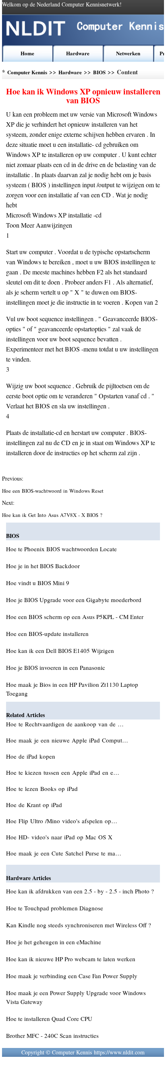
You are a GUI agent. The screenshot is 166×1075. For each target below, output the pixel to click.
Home (27, 53)
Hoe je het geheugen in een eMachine (53, 942)
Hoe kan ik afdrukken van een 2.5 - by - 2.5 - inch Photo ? (80, 891)
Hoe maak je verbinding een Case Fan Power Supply (71, 976)
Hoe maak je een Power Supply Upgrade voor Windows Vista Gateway (76, 997)
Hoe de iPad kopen (31, 756)
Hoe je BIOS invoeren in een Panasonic (55, 667)
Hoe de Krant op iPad (35, 805)
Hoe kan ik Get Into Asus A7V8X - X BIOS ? (53, 515)
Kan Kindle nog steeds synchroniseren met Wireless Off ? (78, 925)
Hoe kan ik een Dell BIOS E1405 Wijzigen (60, 650)
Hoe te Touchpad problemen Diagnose (54, 908)
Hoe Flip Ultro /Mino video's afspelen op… (61, 821)
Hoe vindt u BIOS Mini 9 (37, 583)
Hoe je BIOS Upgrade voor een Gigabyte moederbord (73, 600)
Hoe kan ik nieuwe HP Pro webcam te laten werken (70, 959)
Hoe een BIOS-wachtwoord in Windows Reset (53, 490)
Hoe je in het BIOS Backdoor (43, 566)
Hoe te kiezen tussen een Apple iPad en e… (62, 772)
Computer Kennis (27, 72)
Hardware (77, 53)
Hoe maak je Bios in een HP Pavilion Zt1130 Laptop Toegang (72, 688)
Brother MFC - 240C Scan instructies (52, 1035)
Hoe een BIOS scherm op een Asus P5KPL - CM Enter (74, 617)
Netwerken (128, 53)
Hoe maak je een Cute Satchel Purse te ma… (63, 853)
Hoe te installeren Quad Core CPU (49, 1018)
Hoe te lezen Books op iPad (43, 788)
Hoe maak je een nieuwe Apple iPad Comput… (67, 740)
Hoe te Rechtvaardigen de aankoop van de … (65, 724)
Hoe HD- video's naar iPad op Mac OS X (60, 837)
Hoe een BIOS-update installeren (47, 634)
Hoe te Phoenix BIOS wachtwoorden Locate (61, 549)
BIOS (99, 72)
